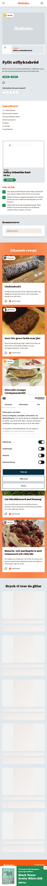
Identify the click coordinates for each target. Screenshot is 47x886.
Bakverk (6, 77)
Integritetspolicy (39, 865)
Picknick (14, 77)
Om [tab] (38, 404)
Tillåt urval (24, 479)
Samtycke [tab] (8, 404)
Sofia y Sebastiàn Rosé (22, 50)
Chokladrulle (13, 286)
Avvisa (23, 486)
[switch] (41, 448)
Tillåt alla (23, 472)
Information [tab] (23, 404)
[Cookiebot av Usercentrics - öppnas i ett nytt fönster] (34, 398)
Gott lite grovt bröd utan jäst (22, 338)
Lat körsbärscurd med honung (23, 499)
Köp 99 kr (10, 180)
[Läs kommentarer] (3, 82)
